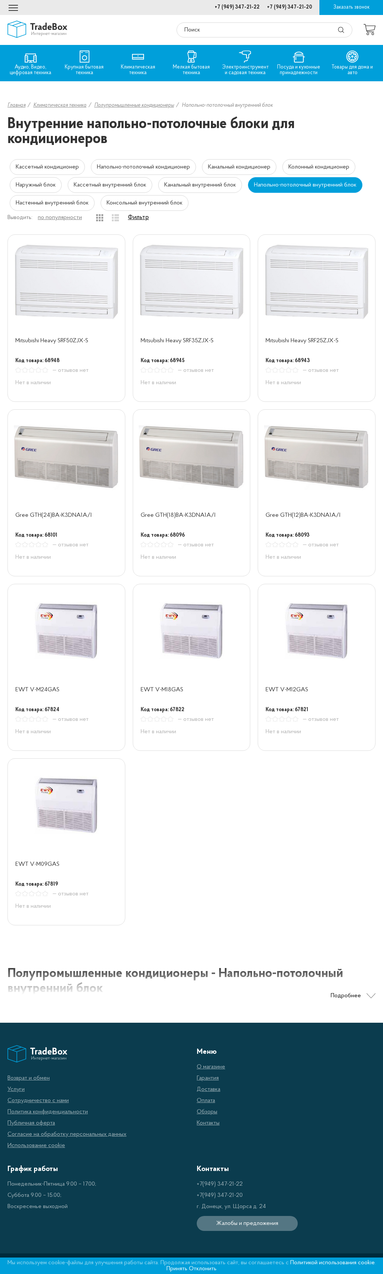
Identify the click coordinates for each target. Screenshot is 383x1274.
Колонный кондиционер (318, 167)
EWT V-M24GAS (37, 690)
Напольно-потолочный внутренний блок (305, 185)
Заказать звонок (351, 7)
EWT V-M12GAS (287, 690)
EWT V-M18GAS (162, 690)
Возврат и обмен (28, 1078)
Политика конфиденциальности (47, 1112)
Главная (16, 105)
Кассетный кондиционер (47, 167)
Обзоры (207, 1112)
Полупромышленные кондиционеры (134, 105)
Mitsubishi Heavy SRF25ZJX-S (302, 341)
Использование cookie (36, 1146)
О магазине (211, 1067)
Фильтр (138, 217)
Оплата (206, 1101)
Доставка (208, 1089)
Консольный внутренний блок (145, 203)
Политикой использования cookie (332, 1263)
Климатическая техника (59, 105)
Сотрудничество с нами (38, 1101)
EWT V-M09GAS (37, 864)
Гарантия (208, 1078)
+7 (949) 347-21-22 (237, 7)
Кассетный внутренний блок (110, 185)
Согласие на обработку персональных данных (66, 1134)
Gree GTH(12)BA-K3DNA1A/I (303, 515)
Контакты (208, 1123)
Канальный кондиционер (239, 167)
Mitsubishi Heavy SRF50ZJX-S (51, 341)
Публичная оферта (31, 1123)
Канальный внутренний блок (200, 185)
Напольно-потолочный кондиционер (143, 167)
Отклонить (203, 1269)
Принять (176, 1269)
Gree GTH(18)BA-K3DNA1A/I (178, 515)
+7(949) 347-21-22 (220, 1184)
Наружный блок (36, 185)
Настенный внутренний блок (52, 203)
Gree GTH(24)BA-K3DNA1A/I (53, 515)
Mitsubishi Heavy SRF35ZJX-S (177, 341)
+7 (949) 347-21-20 (289, 7)
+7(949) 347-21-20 (220, 1195)
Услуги (16, 1089)
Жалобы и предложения (247, 1223)
